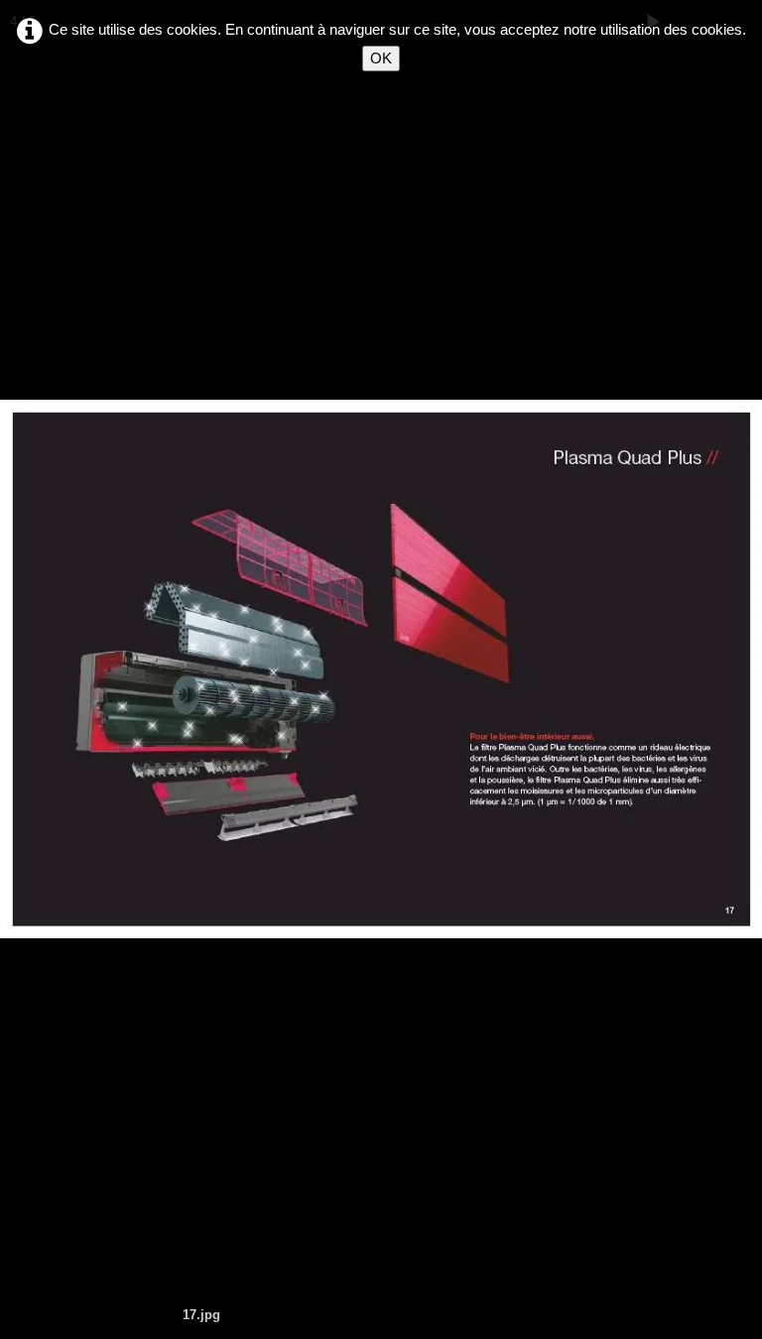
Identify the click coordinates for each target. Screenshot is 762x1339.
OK (381, 58)
